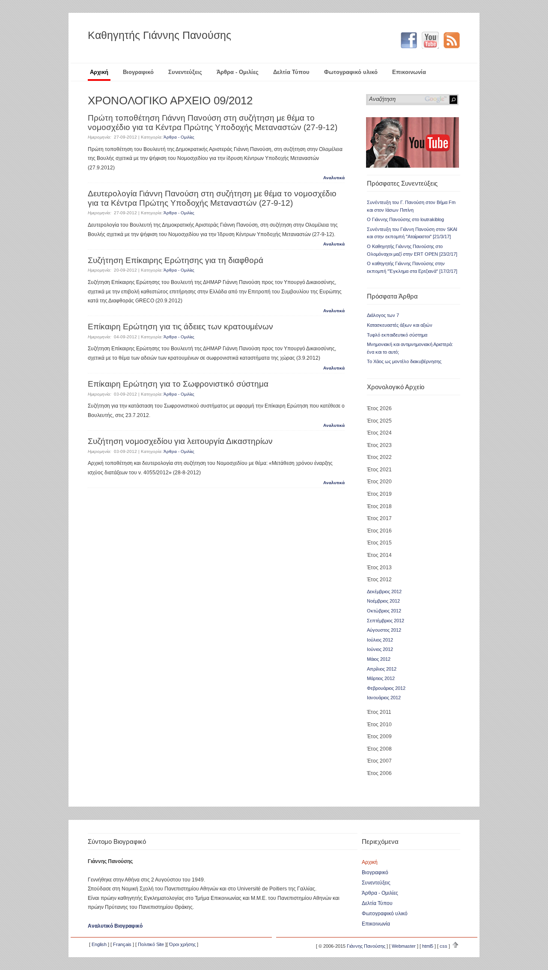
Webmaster (404, 946)
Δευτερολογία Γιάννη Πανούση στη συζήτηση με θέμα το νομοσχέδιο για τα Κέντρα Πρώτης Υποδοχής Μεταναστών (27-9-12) (212, 198)
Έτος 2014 (379, 555)
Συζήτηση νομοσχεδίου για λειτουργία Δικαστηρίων (180, 441)
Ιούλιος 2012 (380, 639)
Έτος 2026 (379, 408)
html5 (427, 946)
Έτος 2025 (379, 421)
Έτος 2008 (379, 749)
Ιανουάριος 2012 (384, 697)
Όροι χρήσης (182, 944)
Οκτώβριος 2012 (384, 610)
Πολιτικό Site (151, 944)
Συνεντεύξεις (185, 72)
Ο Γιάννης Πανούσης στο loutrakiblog (405, 219)
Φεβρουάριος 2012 (386, 688)
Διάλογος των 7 (383, 315)
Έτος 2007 (379, 761)
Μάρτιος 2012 (381, 678)
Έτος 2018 (379, 506)
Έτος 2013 (379, 568)
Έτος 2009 (379, 736)
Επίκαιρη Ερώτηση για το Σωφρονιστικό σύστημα (178, 383)
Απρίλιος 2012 (381, 668)
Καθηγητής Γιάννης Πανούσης (159, 35)
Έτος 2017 (379, 518)
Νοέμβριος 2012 (383, 600)
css (443, 946)
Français (122, 944)
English (99, 944)
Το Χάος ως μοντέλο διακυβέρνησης (404, 361)
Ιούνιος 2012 (380, 649)
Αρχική (99, 72)
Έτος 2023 (379, 445)
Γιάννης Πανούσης (366, 946)
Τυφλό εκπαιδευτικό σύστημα (397, 334)
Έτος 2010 (379, 725)
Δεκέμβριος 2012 (384, 591)
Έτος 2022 (379, 457)
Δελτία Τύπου (291, 72)
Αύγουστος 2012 (384, 630)
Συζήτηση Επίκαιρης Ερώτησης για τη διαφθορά (175, 260)
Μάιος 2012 (378, 659)
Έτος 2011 (379, 712)
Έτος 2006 (379, 773)
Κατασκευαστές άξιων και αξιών (399, 325)
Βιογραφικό (138, 72)
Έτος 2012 (379, 580)
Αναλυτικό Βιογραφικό (115, 926)
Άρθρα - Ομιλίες (238, 72)
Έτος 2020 (379, 482)
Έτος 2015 (379, 543)
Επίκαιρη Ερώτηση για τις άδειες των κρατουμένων (180, 326)
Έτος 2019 (379, 494)
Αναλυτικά (334, 177)
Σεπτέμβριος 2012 (385, 620)
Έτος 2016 (379, 531)
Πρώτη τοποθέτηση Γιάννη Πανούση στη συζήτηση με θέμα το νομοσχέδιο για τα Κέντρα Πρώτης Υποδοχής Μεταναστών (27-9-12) (212, 122)
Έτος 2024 (379, 433)
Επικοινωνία (409, 72)
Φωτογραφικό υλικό (351, 72)
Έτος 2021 (379, 470)
